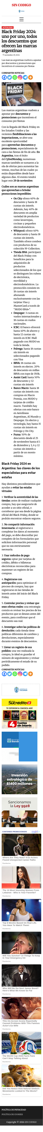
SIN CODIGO (21, 5)
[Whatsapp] (14, 77)
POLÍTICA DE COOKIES (12, 1114)
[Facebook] (4, 77)
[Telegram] (25, 77)
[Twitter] (9, 77)
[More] (30, 77)
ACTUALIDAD (8, 27)
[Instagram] (20, 77)
